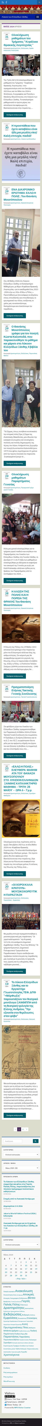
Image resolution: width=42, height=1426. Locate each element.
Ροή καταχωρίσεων (10, 1372)
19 (36, 1269)
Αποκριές (28, 1294)
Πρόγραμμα (32, 1340)
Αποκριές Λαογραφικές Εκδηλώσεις (16, 1298)
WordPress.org (9, 1381)
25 (31, 1272)
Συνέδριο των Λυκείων (27, 1346)
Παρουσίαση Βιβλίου (11, 1340)
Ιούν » (24, 1278)
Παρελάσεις (24, 1336)
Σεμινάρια (8, 1342)
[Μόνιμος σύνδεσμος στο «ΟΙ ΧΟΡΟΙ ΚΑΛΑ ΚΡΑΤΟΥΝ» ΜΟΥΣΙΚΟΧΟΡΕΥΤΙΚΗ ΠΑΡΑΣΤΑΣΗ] (21, 916)
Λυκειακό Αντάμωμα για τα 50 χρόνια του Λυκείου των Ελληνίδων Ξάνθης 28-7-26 (21, 1225)
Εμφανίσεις (11, 1317)
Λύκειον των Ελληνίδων (28, 139)
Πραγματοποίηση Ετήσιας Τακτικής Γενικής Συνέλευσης (24, 690)
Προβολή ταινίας (24, 1340)
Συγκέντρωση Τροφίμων (12, 1346)
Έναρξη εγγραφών (9, 1291)
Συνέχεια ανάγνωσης (15, 115)
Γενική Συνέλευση (16, 1301)
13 (6, 1269)
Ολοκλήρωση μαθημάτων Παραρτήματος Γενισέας (17, 479)
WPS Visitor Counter (22, 1408)
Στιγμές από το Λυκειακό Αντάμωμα (19, 1199)
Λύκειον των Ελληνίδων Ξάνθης (15, 17)
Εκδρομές (26, 1315)
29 (16, 1275)
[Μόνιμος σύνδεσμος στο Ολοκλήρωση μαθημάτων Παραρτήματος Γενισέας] (21, 519)
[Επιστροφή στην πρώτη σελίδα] (21, 9)
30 (21, 1275)
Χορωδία (24, 1352)
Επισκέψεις (32, 1318)
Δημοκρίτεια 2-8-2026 (13, 1206)
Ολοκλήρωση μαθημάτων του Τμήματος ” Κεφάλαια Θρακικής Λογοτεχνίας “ (21, 40)
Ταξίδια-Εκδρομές (21, 1349)
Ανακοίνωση (24, 1291)
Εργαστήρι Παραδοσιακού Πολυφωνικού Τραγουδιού (18, 1321)
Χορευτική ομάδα (16, 1352)
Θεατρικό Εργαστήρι (16, 1324)
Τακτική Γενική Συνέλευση (29, 697)
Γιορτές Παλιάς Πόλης (17, 1302)
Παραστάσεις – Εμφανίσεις (12, 900)
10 (26, 1265)
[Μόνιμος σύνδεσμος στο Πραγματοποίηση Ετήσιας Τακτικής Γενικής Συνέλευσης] (21, 711)
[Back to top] (37, 1421)
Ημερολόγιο (7, 1324)
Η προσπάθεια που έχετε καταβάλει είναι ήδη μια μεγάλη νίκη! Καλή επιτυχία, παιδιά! (20, 130)
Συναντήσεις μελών (9, 1349)
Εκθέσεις (32, 1315)
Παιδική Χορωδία (20, 1334)
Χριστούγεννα (11, 1354)
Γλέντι (22, 1305)
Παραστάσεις (11, 1336)
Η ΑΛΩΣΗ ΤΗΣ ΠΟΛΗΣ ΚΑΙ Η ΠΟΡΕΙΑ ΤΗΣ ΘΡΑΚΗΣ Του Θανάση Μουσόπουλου (17, 598)
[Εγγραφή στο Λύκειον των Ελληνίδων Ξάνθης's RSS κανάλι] (3, 2)
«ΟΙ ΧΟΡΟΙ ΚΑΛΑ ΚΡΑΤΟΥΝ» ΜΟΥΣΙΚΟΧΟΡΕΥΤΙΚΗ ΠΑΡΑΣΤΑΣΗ (20, 889)
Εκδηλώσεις (25, 48)
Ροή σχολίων (8, 1377)
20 (6, 1272)
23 (21, 1272)
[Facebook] (6, 2)
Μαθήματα (32, 1328)
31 (26, 1275)
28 (11, 1275)
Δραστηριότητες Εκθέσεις (18, 1311)
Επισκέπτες (22, 1318)
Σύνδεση (7, 1368)
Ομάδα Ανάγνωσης (24, 1331)
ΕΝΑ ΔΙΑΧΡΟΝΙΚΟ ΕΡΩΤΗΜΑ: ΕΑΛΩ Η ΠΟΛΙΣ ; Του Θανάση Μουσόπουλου (20, 194)
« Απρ (18, 1278)
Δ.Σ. (26, 1305)
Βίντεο (31, 1297)
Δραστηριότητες (15, 48)
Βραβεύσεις (7, 1301)
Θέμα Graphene (20, 1423)
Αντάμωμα (20, 1295)
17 (26, 1269)
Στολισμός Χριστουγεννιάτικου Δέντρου (22, 1343)
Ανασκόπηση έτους (10, 1295)
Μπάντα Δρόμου (11, 1330)
